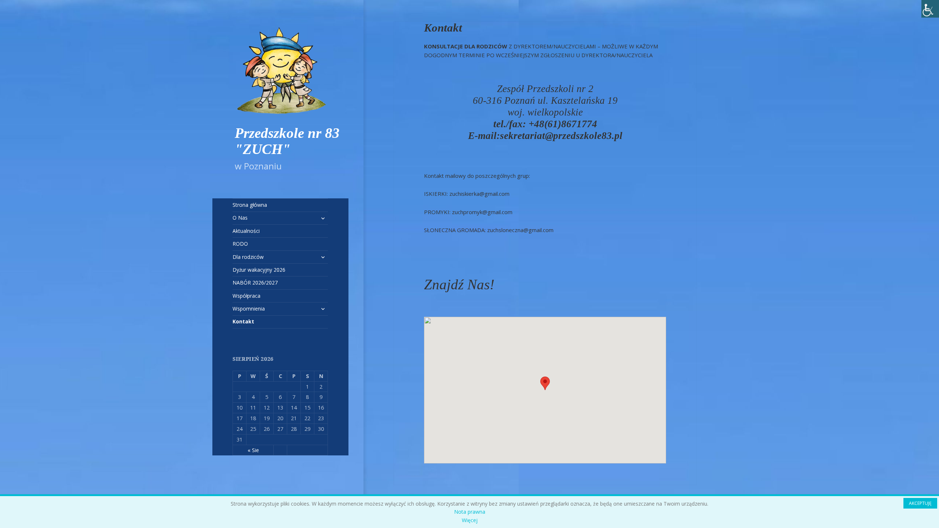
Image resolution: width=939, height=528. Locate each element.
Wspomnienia (249, 308)
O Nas (240, 217)
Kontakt (243, 321)
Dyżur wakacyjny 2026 (259, 269)
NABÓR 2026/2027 (255, 282)
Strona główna (250, 204)
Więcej (470, 520)
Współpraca (246, 295)
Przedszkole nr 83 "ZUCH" (287, 141)
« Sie (253, 450)
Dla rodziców (248, 256)
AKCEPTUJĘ (920, 503)
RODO (240, 243)
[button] (545, 383)
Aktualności (246, 230)
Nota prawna (469, 511)
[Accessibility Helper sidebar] (930, 9)
